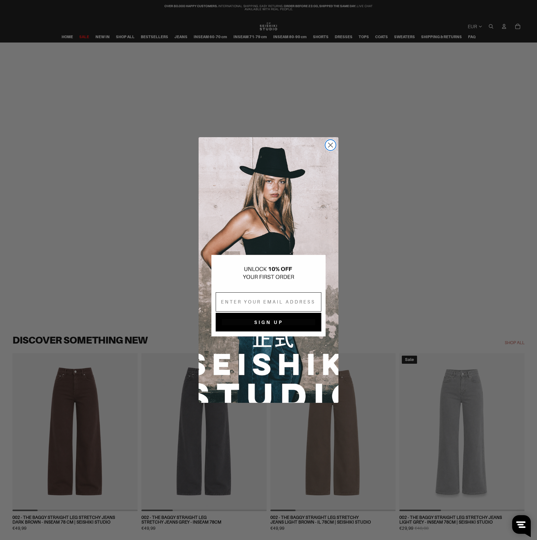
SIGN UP (268, 322)
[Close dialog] (330, 145)
